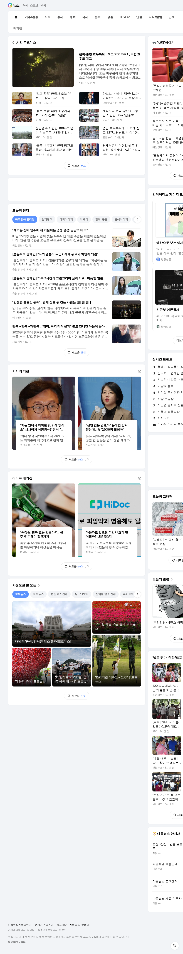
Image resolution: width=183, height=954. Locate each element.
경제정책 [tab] (47, 219)
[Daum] (10, 5)
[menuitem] (16, 16)
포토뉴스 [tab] (20, 594)
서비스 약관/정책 (79, 924)
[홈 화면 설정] (175, 946)
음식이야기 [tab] (121, 219)
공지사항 (61, 924)
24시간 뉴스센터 (43, 924)
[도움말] (139, 371)
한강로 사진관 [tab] (59, 594)
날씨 (43, 5)
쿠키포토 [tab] (128, 594)
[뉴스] (16, 5)
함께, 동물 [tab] (101, 219)
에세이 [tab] (84, 219)
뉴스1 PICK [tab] (81, 594)
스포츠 (34, 5)
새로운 (79, 165)
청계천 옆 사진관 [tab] (106, 594)
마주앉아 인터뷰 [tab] (24, 219)
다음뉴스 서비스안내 (19, 924)
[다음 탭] (137, 219)
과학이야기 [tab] (66, 219)
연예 (25, 5)
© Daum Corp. (17, 941)
